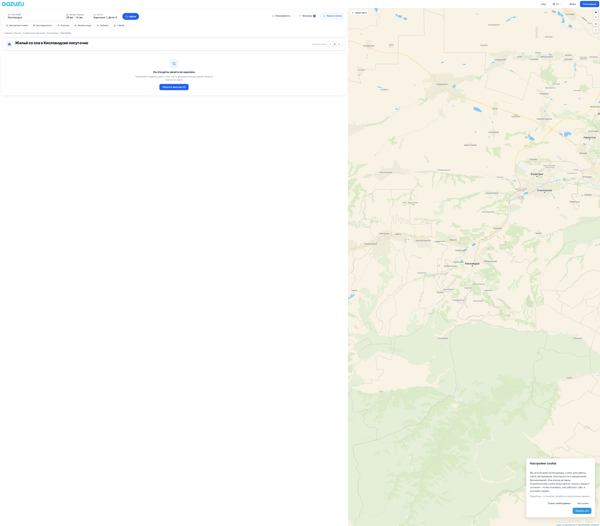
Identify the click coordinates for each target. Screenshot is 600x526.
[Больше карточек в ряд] (339, 44)
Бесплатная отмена (18, 25)
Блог (543, 4)
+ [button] (596, 12)
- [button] (596, 17)
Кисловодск (53, 33)
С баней (120, 25)
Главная (8, 33)
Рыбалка (104, 25)
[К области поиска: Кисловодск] (595, 24)
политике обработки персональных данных (567, 496)
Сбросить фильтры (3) (174, 87)
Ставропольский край (34, 33)
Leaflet (558, 524)
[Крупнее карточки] (330, 44)
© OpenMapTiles (569, 524)
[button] (106, 16)
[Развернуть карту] (595, 30)
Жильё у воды (84, 25)
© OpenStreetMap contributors (587, 524)
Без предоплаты (44, 25)
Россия (17, 33)
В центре (65, 25)
